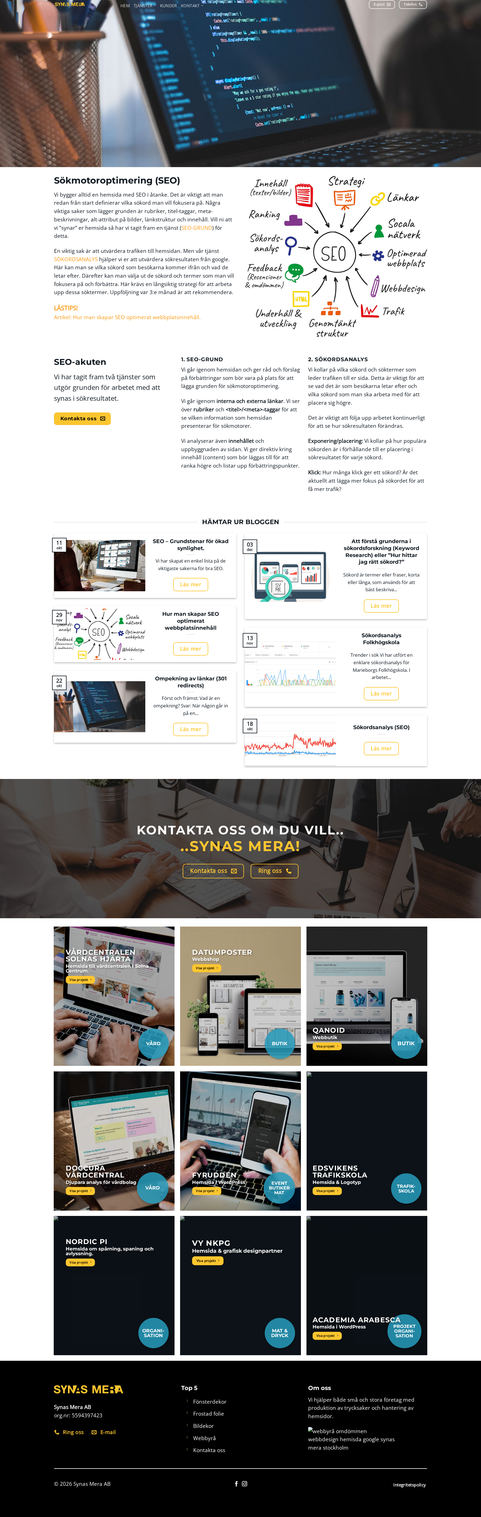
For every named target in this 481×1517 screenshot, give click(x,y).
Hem (125, 5)
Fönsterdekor (210, 1401)
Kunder (168, 5)
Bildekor (203, 1425)
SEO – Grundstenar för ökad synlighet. (191, 544)
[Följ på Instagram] (244, 1484)
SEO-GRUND (196, 227)
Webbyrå (204, 1438)
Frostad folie (208, 1413)
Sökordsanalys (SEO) (381, 727)
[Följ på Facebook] (236, 1484)
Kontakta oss (209, 1450)
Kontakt (190, 5)
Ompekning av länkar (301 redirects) (191, 682)
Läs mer (190, 584)
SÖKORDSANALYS (76, 259)
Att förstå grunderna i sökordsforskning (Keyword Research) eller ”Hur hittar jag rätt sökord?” (381, 551)
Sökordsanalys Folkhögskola (381, 639)
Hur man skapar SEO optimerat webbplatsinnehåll (190, 620)
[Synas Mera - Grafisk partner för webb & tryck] (86, 4)
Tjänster (143, 5)
